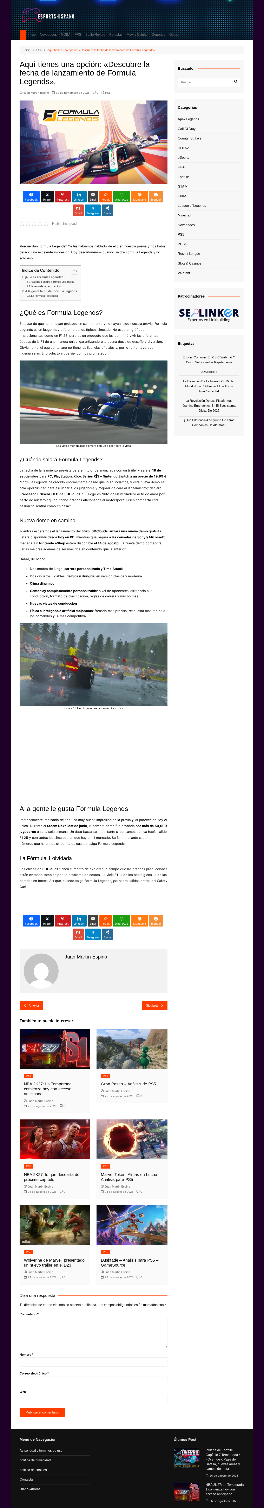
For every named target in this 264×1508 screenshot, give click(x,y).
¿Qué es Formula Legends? (44, 277)
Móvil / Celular (137, 34)
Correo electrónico (34, 1373)
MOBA (66, 34)
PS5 (108, 92)
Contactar (27, 1479)
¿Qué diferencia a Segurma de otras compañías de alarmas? (209, 422)
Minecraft (184, 215)
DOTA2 (183, 148)
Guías (173, 34)
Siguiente (152, 1005)
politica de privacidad (35, 1460)
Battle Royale (95, 34)
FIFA (181, 167)
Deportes (158, 34)
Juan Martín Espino (36, 92)
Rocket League (189, 253)
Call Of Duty (187, 129)
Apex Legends (188, 119)
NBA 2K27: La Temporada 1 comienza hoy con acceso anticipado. (49, 1089)
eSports (183, 157)
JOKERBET (209, 371)
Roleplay (116, 34)
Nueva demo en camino (46, 286)
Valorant (184, 273)
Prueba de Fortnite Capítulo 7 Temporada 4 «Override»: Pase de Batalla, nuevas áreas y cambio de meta (223, 1459)
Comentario (29, 1314)
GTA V (182, 186)
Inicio (32, 34)
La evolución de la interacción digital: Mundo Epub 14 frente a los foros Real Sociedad (209, 386)
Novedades (48, 34)
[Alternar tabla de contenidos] (72, 271)
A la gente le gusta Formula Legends (51, 291)
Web (23, 1392)
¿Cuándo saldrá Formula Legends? (52, 281)
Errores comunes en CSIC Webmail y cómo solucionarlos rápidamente (209, 360)
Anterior (34, 1005)
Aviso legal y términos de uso (41, 1450)
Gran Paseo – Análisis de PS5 (128, 1084)
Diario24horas (30, 1489)
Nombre (26, 1354)
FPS (78, 34)
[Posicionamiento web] (209, 314)
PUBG (182, 244)
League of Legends (192, 205)
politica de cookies (33, 1470)
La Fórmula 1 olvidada (44, 295)
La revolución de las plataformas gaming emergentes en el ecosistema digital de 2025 (209, 405)
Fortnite (183, 177)
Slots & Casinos (189, 263)
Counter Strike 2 (190, 138)
